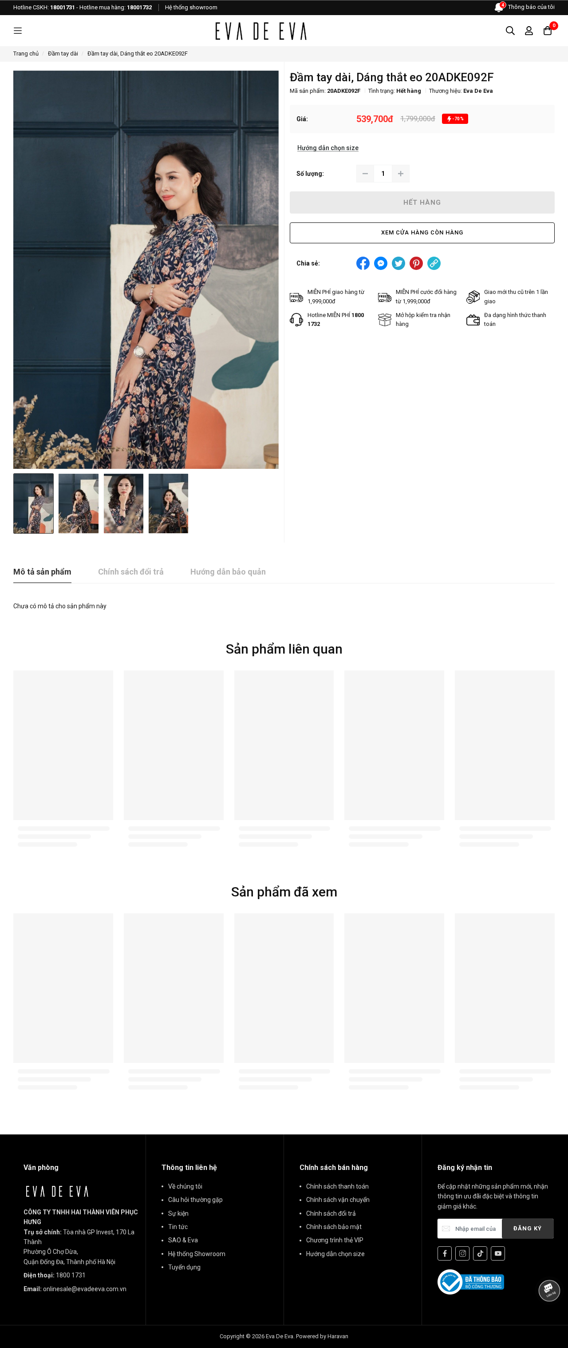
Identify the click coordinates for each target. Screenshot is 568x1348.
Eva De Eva (478, 90)
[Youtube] (498, 1253)
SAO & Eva (183, 1240)
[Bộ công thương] (471, 1281)
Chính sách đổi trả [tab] (131, 571)
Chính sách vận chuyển (338, 1199)
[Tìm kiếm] (510, 31)
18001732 (139, 7)
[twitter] (398, 263)
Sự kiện (178, 1213)
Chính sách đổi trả (331, 1213)
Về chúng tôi (185, 1186)
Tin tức (178, 1226)
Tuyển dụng (184, 1267)
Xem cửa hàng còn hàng (422, 232)
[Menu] (17, 31)
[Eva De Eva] (260, 30)
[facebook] (363, 263)
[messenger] (380, 263)
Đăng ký (527, 1228)
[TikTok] (480, 1253)
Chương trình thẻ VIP (334, 1240)
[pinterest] (416, 263)
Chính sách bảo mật (334, 1226)
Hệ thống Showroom (196, 1253)
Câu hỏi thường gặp (195, 1199)
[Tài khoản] (529, 31)
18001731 (62, 7)
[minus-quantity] (365, 173)
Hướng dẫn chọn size (335, 1253)
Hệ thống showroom (191, 7)
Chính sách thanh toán (337, 1186)
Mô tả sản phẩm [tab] (42, 571)
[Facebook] (445, 1253)
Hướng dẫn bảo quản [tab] (228, 571)
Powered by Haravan (322, 1336)
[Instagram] (462, 1253)
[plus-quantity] (401, 173)
